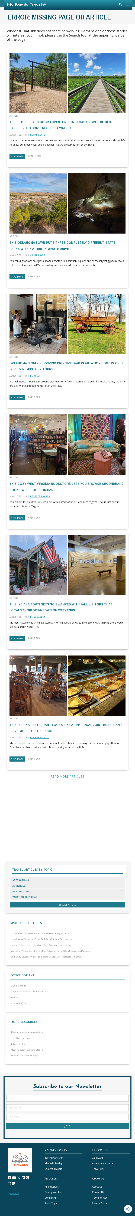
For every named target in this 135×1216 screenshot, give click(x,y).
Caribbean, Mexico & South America (29, 991)
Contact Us (98, 1192)
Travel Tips (98, 1169)
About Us (97, 1186)
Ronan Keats (37, 134)
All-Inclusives (52, 1186)
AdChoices (14, 1193)
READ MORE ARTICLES (67, 776)
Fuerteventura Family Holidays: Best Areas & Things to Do (41, 945)
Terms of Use (100, 1197)
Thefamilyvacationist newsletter (27, 1032)
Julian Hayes (37, 255)
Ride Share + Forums (22, 1038)
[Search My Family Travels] (120, 5)
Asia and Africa (18, 1003)
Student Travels (53, 1169)
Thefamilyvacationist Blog (24, 1055)
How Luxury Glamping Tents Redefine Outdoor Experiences (41, 939)
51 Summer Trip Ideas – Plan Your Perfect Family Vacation (40, 933)
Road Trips (51, 1203)
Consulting (50, 1197)
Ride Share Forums (102, 1163)
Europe (14, 997)
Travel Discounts (54, 1158)
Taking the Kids (18, 1044)
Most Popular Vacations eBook (27, 1049)
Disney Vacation (53, 1192)
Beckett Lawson (40, 496)
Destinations (21, 891)
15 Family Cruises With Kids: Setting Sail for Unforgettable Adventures (47, 956)
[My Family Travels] (20, 1160)
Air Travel (97, 1158)
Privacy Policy (99, 1203)
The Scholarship (54, 1163)
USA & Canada (18, 985)
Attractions (20, 880)
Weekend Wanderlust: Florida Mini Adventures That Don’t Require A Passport (51, 951)
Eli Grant (36, 376)
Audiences (18, 885)
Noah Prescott (39, 737)
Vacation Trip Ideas (24, 897)
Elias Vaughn (38, 617)
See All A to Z (67, 904)
